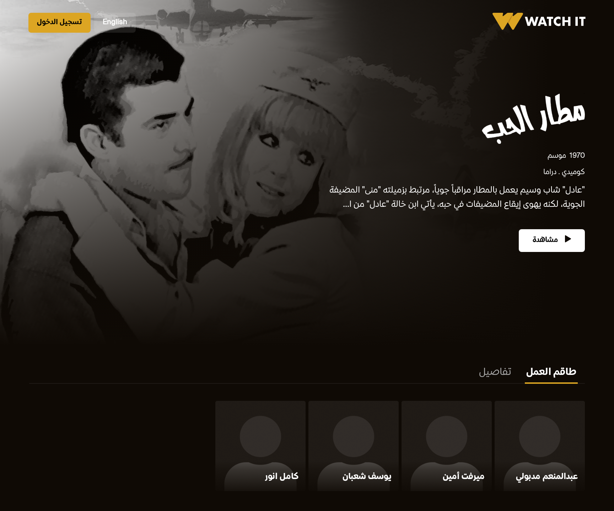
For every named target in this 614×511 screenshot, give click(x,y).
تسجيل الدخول (59, 22)
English (115, 22)
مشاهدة (546, 240)
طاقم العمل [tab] (551, 373)
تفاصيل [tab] (495, 373)
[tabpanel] (307, 447)
